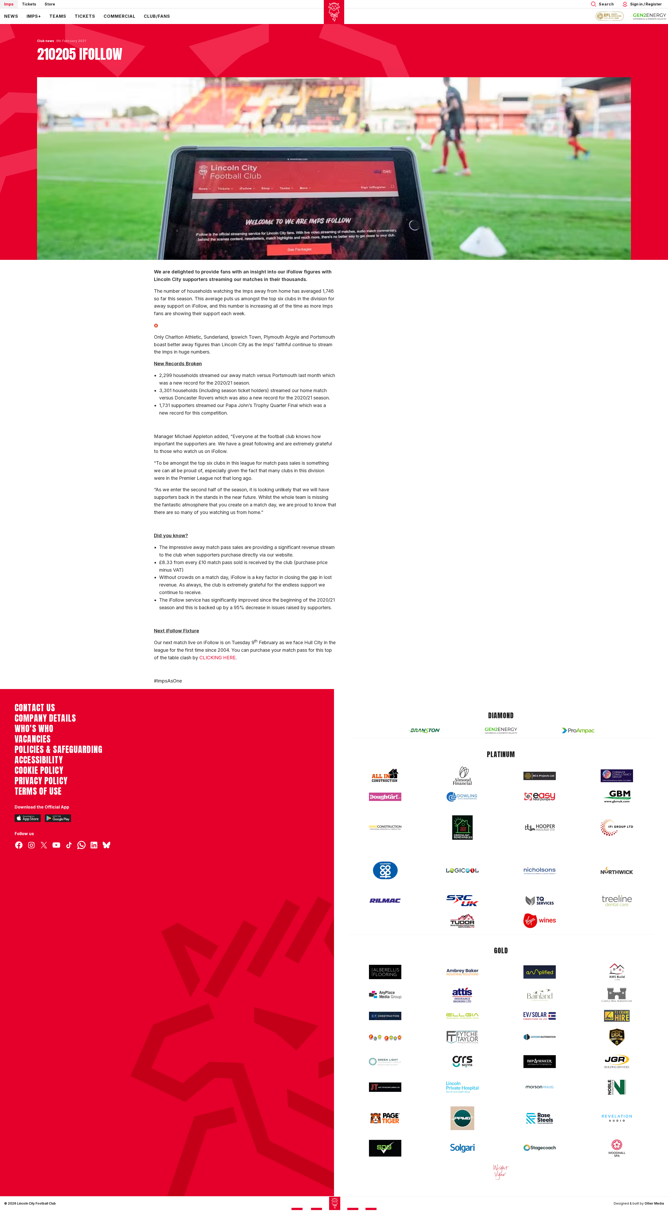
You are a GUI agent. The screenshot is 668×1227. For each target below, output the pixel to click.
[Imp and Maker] (539, 1061)
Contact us (35, 708)
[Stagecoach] (539, 1148)
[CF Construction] (385, 1016)
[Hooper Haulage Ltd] (539, 827)
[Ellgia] (462, 1016)
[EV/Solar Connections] (539, 1016)
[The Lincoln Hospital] (462, 1087)
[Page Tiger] (385, 1118)
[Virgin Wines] (539, 920)
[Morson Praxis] (539, 1087)
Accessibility (39, 760)
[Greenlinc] (462, 827)
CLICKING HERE (217, 657)
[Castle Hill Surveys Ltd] (617, 995)
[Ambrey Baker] (462, 972)
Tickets (29, 4)
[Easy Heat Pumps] (539, 797)
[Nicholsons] (539, 871)
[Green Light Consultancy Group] (385, 1062)
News (11, 16)
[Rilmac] (385, 900)
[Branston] (424, 730)
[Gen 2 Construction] (385, 827)
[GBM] (617, 797)
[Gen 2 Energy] (501, 731)
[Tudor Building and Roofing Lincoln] (462, 920)
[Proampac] (578, 730)
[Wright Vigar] (501, 1171)
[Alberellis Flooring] (385, 972)
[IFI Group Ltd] (617, 827)
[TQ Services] (539, 901)
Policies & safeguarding (59, 749)
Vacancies (33, 739)
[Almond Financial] (462, 775)
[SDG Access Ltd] (385, 1148)
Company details (45, 718)
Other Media (654, 1203)
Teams (57, 16)
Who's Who (34, 729)
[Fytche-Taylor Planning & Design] (462, 1037)
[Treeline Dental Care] (617, 900)
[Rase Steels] (539, 1118)
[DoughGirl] (385, 797)
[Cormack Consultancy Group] (617, 775)
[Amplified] (539, 972)
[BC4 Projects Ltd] (539, 776)
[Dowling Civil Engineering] (462, 797)
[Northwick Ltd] (617, 870)
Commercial (119, 16)
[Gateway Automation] (539, 1037)
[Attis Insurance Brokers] (462, 995)
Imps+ (34, 16)
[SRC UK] (462, 900)
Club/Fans (157, 16)
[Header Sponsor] (649, 16)
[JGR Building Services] (617, 1061)
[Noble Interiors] (617, 1087)
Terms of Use (38, 791)
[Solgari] (462, 1148)
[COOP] (385, 870)
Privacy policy (41, 781)
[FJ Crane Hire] (617, 1015)
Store (50, 4)
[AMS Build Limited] (617, 971)
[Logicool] (462, 870)
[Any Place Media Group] (385, 995)
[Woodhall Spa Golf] (617, 1148)
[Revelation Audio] (617, 1118)
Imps (9, 4)
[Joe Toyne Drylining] (385, 1087)
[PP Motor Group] (462, 1118)
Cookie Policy (39, 770)
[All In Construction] (385, 776)
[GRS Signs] (462, 1061)
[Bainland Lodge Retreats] (539, 995)
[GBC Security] (617, 1037)
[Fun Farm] (385, 1037)
